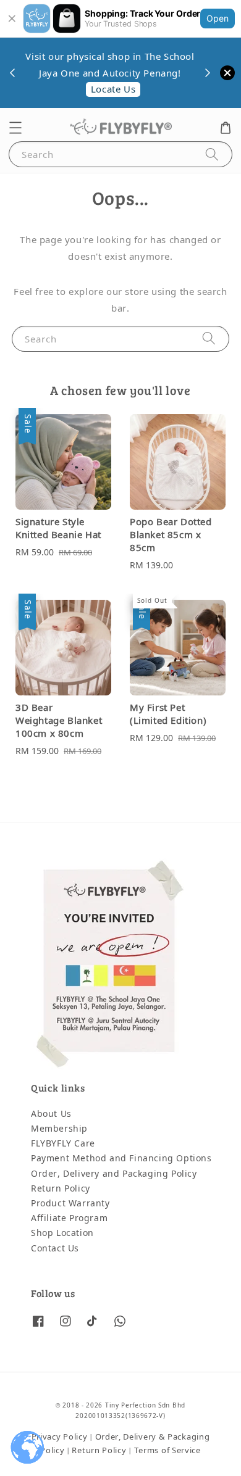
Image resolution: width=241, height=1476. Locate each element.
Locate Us (113, 89)
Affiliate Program (69, 1218)
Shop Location (62, 1233)
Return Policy (60, 1188)
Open (217, 18)
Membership (59, 1128)
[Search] (212, 154)
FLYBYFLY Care (63, 1143)
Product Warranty (70, 1203)
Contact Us (55, 1248)
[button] (15, 127)
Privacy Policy (60, 1437)
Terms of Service (167, 1450)
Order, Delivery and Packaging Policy (114, 1173)
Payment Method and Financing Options (121, 1158)
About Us (51, 1114)
